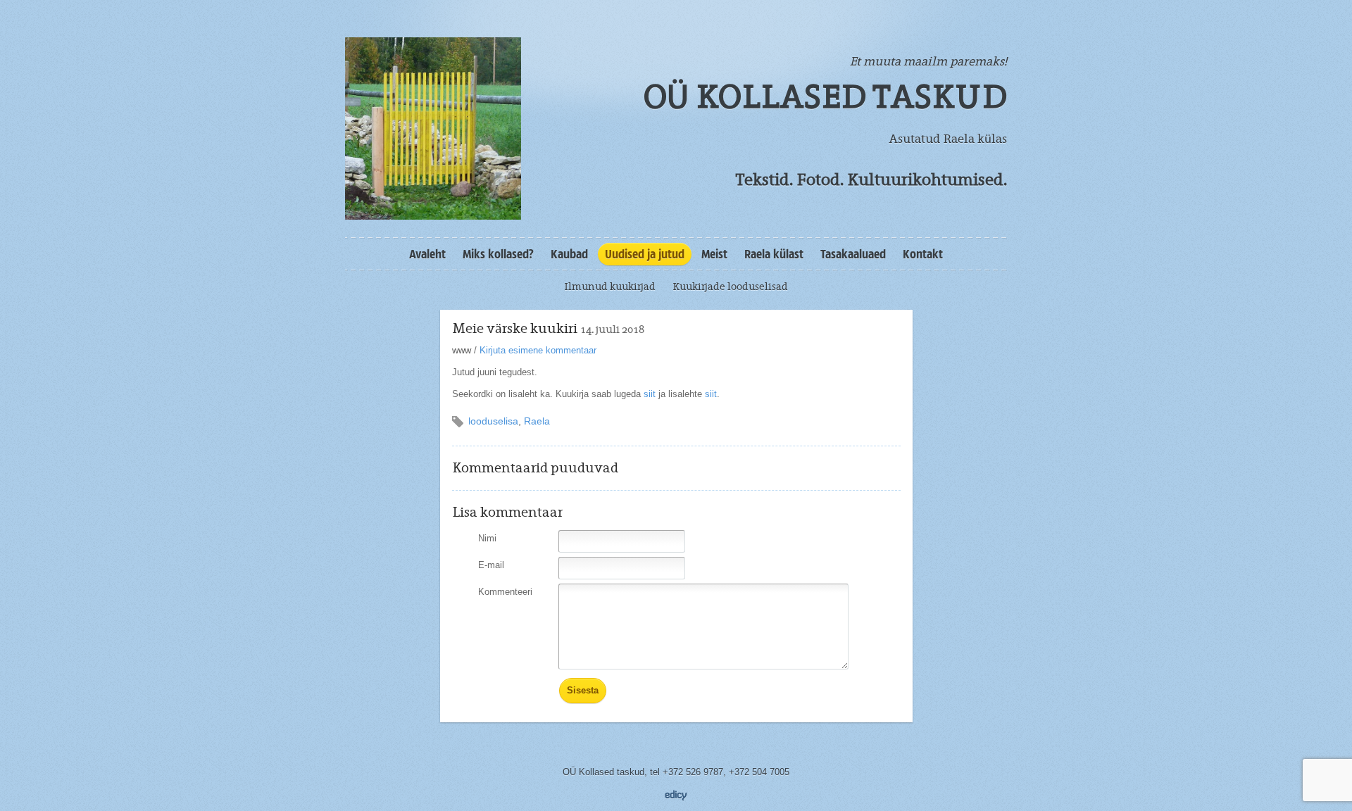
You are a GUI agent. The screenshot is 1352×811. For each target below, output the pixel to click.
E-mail (491, 565)
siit (650, 394)
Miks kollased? (498, 254)
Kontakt (923, 254)
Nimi (487, 538)
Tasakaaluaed (853, 254)
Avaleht (427, 254)
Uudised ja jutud (644, 254)
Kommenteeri (505, 591)
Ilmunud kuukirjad (610, 286)
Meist (714, 254)
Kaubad (569, 254)
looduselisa (493, 421)
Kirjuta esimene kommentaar (538, 350)
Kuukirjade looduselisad (730, 286)
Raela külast (773, 254)
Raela (537, 421)
